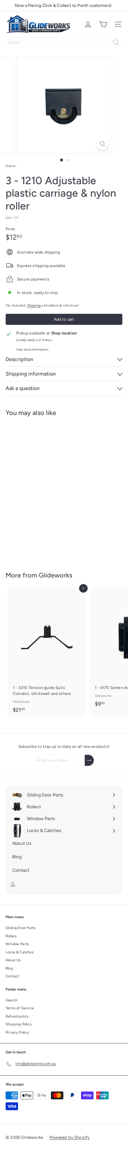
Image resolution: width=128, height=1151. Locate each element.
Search (11, 1000)
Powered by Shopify (70, 1137)
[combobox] (64, 42)
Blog (9, 968)
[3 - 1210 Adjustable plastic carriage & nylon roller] (46, 489)
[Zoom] (102, 144)
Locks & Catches (19, 952)
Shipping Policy (19, 1024)
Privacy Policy (17, 1032)
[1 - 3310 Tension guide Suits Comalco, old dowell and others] (46, 652)
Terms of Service (20, 1008)
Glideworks (55, 575)
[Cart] (103, 24)
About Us (13, 960)
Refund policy (17, 1016)
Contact (12, 976)
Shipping (34, 305)
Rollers (11, 936)
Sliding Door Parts (20, 928)
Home (10, 166)
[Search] (115, 42)
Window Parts (17, 944)
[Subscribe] (89, 760)
